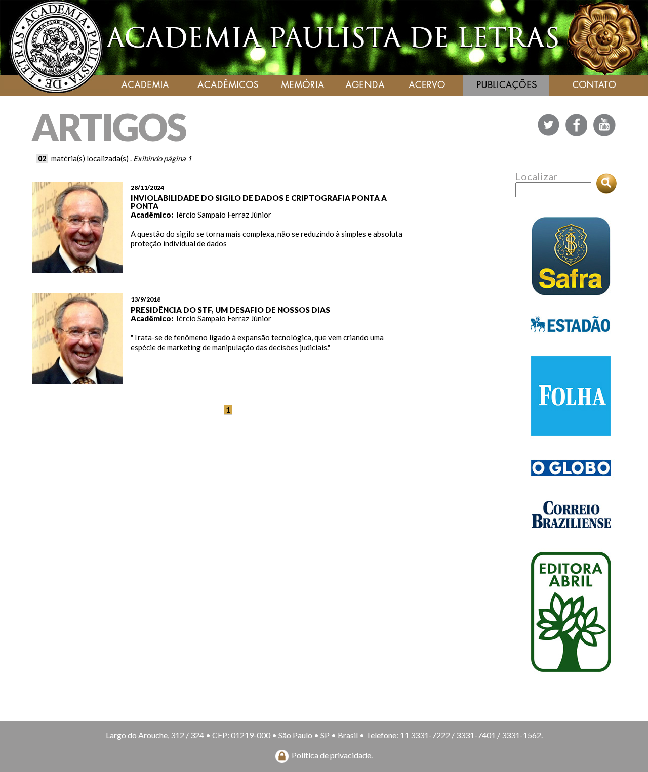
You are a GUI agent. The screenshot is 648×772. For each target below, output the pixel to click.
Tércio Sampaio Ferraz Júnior (223, 214)
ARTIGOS (108, 126)
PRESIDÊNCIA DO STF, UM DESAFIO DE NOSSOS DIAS (230, 309)
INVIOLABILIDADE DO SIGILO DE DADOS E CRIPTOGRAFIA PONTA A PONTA (259, 201)
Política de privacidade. (332, 755)
